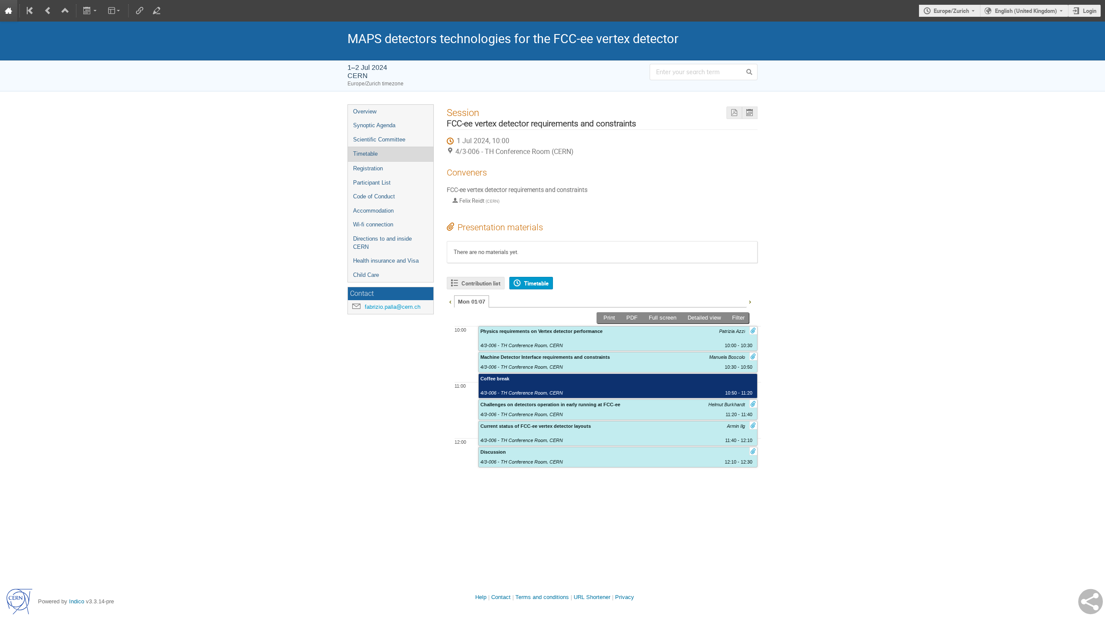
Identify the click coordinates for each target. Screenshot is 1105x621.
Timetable (365, 154)
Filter (738, 317)
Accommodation (373, 210)
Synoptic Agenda (374, 125)
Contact (501, 597)
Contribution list (480, 283)
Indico (76, 601)
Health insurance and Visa (386, 260)
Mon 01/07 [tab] (471, 302)
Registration (368, 168)
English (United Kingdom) (1026, 11)
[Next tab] (749, 301)
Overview (364, 111)
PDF (632, 317)
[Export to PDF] (734, 113)
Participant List (372, 182)
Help (480, 597)
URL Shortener (592, 597)
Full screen (662, 317)
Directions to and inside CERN (382, 242)
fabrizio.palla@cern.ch (392, 306)
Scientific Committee (379, 139)
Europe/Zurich (951, 11)
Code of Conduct (374, 196)
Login (1089, 11)
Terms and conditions (542, 597)
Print (609, 317)
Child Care (366, 275)
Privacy (624, 597)
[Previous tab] (450, 301)
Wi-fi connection (373, 224)
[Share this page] (1090, 602)
